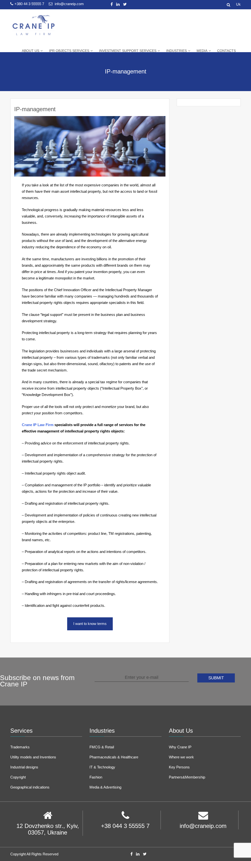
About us (30, 51)
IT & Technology (102, 767)
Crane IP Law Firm (37, 425)
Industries (176, 51)
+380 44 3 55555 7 (29, 4)
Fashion (95, 777)
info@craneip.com (69, 4)
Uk (238, 4)
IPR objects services (69, 51)
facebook (111, 4)
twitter (125, 4)
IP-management (35, 109)
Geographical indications (30, 787)
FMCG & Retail (101, 747)
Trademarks (20, 747)
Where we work (181, 757)
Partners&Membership (187, 777)
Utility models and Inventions (33, 757)
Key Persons (179, 767)
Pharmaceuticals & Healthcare (113, 757)
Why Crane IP (180, 747)
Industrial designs (24, 767)
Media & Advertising (105, 787)
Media (202, 51)
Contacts (226, 51)
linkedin (118, 4)
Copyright (18, 777)
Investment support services (127, 51)
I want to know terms (90, 624)
